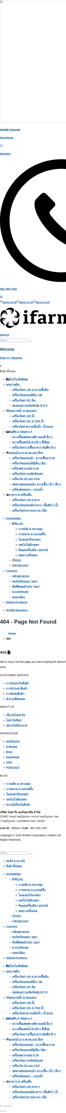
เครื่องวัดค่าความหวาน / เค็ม (29, 510)
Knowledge (13, 518)
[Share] (7, 1105)
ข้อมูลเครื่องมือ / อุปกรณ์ (33, 549)
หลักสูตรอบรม (20, 576)
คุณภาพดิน (12, 384)
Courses (11, 570)
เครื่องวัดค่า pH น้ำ (23, 415)
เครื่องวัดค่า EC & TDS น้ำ (28, 421)
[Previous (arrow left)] (1, 1111)
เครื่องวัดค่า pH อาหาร (26, 499)
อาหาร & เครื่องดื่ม (20, 494)
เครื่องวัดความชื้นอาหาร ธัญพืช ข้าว (34, 447)
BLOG (19, 523)
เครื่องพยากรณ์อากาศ (25, 468)
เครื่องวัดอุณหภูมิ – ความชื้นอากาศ (33, 457)
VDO (18, 560)
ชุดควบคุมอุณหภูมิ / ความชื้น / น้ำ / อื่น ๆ (36, 484)
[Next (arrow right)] (4, 1111)
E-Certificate (20, 591)
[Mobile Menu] (1, 297)
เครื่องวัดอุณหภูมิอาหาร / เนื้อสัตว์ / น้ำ (35, 505)
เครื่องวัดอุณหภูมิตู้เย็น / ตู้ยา (29, 463)
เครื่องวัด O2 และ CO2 (26, 478)
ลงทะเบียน (18, 597)
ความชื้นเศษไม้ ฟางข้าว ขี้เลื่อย (31, 442)
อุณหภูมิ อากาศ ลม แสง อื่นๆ (26, 452)
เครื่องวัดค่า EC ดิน (23, 400)
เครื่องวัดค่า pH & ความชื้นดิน (30, 389)
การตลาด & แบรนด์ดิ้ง (32, 534)
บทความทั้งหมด (27, 555)
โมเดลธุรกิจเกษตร (29, 539)
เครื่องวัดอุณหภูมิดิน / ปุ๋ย (27, 394)
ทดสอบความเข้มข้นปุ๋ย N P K (30, 405)
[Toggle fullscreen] (4, 1105)
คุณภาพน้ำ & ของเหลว (23, 410)
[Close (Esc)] (11, 1105)
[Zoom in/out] (1, 1105)
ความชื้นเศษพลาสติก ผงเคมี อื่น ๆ (32, 436)
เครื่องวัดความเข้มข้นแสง (27, 473)
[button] (4, 334)
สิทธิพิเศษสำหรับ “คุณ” (26, 586)
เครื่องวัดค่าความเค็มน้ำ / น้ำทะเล (32, 426)
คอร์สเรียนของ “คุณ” (25, 581)
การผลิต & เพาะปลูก (30, 528)
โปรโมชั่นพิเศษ (19, 379)
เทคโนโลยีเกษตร (28, 544)
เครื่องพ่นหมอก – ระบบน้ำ (27, 489)
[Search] (30, 853)
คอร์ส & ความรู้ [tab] (15, 860)
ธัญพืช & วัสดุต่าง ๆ (20, 431)
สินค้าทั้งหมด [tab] (14, 866)
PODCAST (22, 565)
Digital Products (16, 602)
